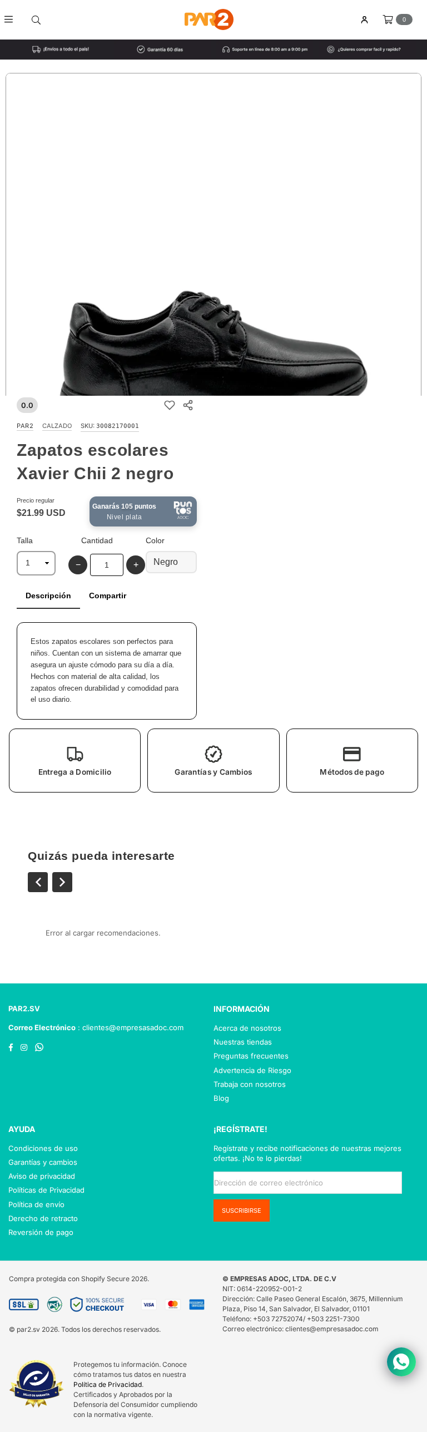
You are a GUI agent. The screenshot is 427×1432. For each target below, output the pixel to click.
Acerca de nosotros (247, 1027)
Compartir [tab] (107, 595)
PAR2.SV (24, 1008)
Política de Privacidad (107, 1384)
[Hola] (364, 19)
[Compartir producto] (187, 405)
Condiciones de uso (43, 1148)
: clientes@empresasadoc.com (129, 1027)
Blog (221, 1098)
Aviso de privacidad (41, 1176)
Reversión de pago (40, 1232)
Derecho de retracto (43, 1218)
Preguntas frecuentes (251, 1055)
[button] (75, 761)
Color (155, 540)
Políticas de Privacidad (46, 1189)
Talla (25, 540)
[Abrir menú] (12, 19)
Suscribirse (241, 1210)
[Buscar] (36, 19)
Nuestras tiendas (243, 1041)
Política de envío (36, 1204)
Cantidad (97, 540)
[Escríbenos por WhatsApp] (401, 1361)
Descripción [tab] (48, 595)
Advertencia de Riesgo (252, 1070)
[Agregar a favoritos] (169, 405)
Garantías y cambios (42, 1162)
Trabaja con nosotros (250, 1084)
